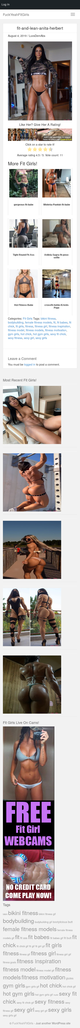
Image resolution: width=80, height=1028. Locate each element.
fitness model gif (45, 970)
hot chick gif (69, 986)
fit (54, 322)
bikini (5, 914)
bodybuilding (15, 322)
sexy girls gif (10, 1015)
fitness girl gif (64, 954)
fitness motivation (55, 330)
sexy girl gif (41, 1010)
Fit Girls (27, 318)
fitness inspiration (59, 326)
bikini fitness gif (47, 914)
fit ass (23, 938)
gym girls (13, 334)
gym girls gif (32, 986)
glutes (69, 978)
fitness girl (41, 326)
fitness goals (9, 962)
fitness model (16, 330)
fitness (29, 326)
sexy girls (41, 338)
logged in (29, 364)
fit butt (67, 938)
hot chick (26, 334)
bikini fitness (48, 318)
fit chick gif (22, 946)
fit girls (20, 326)
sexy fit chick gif (25, 1002)
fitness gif (25, 954)
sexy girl (29, 338)
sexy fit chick (58, 334)
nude (56, 994)
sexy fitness (15, 338)
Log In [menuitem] (6, 4)
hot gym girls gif (44, 994)
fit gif (32, 946)
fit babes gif (56, 938)
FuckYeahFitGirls (16, 14)
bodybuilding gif (43, 922)
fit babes (62, 322)
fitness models (34, 330)
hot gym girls (41, 334)
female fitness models (38, 322)
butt (70, 922)
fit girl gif (40, 946)
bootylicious (60, 922)
